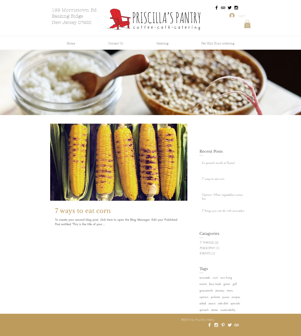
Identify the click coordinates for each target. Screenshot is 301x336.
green (226, 284)
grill (235, 284)
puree (225, 297)
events (203, 284)
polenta (215, 297)
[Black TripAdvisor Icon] (223, 7)
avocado (204, 277)
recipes (236, 297)
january (219, 290)
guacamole (206, 290)
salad (202, 303)
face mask (215, 284)
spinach (204, 310)
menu (230, 290)
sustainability (228, 310)
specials (235, 303)
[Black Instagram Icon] (236, 7)
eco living (226, 277)
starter (214, 310)
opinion (203, 297)
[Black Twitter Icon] (229, 7)
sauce (211, 303)
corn (215, 277)
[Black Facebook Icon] (216, 7)
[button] (247, 24)
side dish (223, 303)
